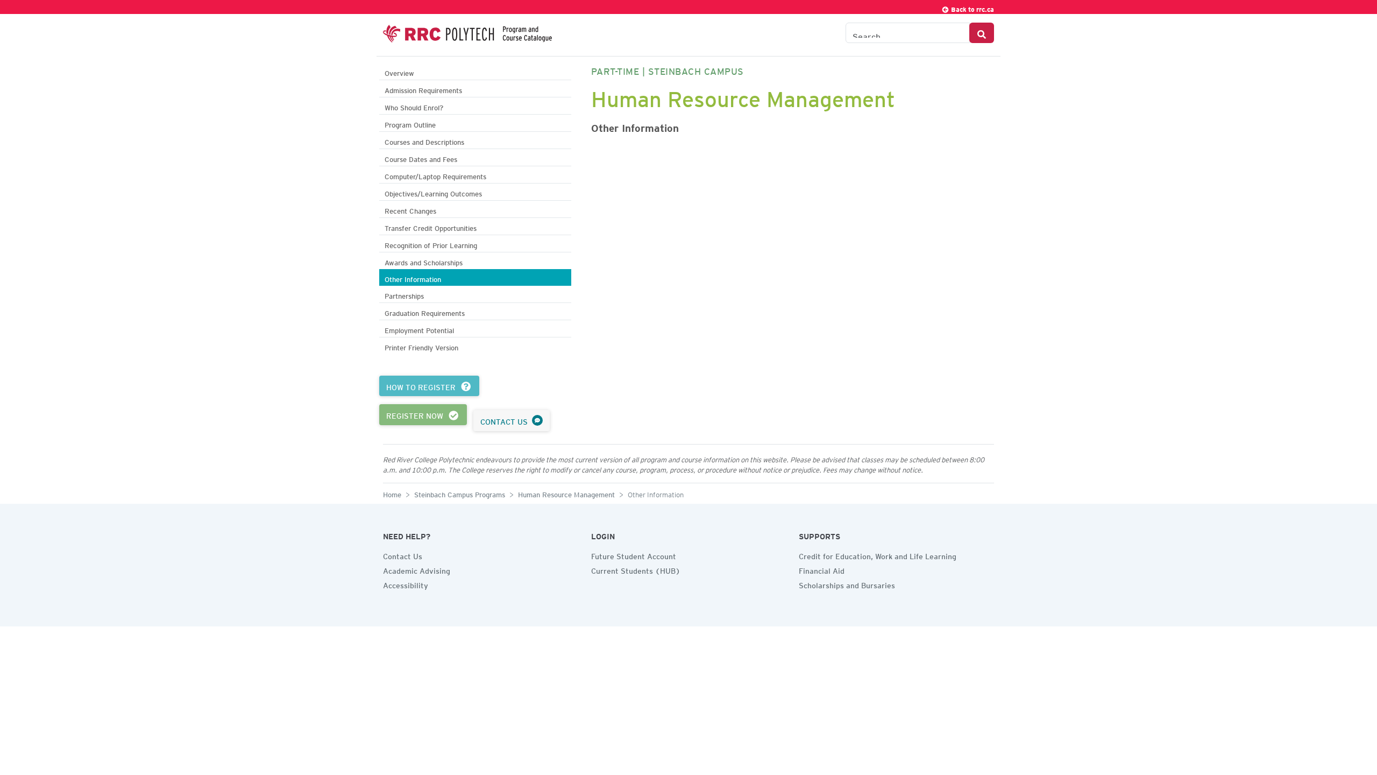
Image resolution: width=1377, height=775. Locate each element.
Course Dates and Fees (421, 158)
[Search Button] (981, 33)
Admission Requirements (423, 89)
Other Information (413, 278)
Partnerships (404, 294)
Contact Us (402, 555)
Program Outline (410, 123)
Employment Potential (419, 329)
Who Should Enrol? (414, 106)
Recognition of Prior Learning (431, 244)
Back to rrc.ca (971, 7)
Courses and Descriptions (424, 140)
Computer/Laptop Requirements (435, 175)
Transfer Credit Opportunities (431, 226)
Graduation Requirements (425, 311)
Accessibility (405, 584)
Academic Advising (416, 569)
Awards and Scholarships (424, 261)
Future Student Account (633, 555)
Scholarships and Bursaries (847, 584)
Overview (399, 71)
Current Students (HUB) (635, 569)
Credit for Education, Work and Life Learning (877, 555)
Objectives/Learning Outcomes (433, 192)
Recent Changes (410, 209)
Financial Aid (821, 569)
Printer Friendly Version (421, 346)
